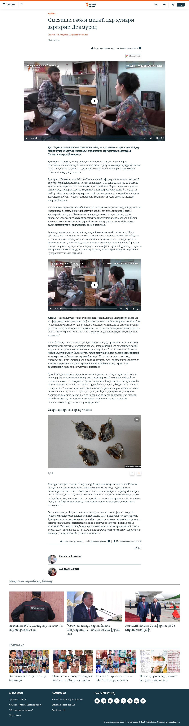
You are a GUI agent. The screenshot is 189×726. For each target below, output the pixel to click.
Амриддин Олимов (78, 35)
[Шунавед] (173, 5)
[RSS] (136, 700)
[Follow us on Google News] (97, 700)
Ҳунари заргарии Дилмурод (43, 65)
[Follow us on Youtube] (110, 700)
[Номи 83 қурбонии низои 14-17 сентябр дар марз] (116, 661)
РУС (156, 5)
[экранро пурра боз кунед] (162, 138)
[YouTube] (164, 5)
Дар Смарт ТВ (58, 710)
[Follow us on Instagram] (116, 700)
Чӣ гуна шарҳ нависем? (21, 710)
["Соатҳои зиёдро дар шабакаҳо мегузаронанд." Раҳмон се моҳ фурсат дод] (94, 606)
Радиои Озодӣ (65, 267)
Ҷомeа (52, 14)
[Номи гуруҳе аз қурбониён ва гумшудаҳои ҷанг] (160, 661)
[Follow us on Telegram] (130, 700)
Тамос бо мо (15, 715)
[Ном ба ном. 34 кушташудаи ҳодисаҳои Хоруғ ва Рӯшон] (73, 661)
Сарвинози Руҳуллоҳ (58, 35)
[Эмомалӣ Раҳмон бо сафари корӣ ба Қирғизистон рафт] (152, 606)
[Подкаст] (143, 700)
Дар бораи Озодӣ (17, 700)
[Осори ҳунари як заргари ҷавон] (94, 441)
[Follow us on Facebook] (103, 700)
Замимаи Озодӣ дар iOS (63, 705)
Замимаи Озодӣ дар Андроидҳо (67, 700)
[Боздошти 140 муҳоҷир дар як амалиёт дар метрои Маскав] (36, 606)
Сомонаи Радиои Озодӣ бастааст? (25, 705)
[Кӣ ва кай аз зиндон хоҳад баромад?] (29, 661)
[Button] (102, 48)
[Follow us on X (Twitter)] (123, 700)
